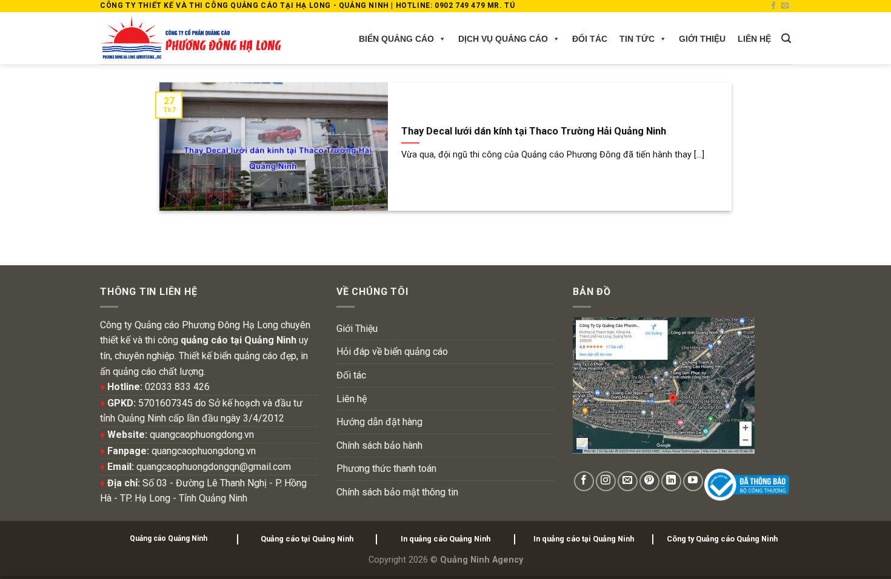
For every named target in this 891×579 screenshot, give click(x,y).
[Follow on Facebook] (773, 6)
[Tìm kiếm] (786, 38)
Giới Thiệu (702, 39)
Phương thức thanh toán (386, 468)
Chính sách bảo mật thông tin (397, 492)
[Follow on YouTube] (693, 481)
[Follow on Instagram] (606, 481)
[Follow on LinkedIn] (671, 481)
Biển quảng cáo (396, 39)
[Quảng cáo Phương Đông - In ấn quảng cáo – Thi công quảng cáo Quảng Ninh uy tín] (190, 38)
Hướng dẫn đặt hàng (379, 422)
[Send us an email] (785, 6)
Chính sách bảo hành (379, 445)
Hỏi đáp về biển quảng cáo (392, 351)
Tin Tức (637, 39)
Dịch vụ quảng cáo (503, 39)
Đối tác (589, 39)
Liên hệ (754, 39)
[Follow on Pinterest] (649, 481)
